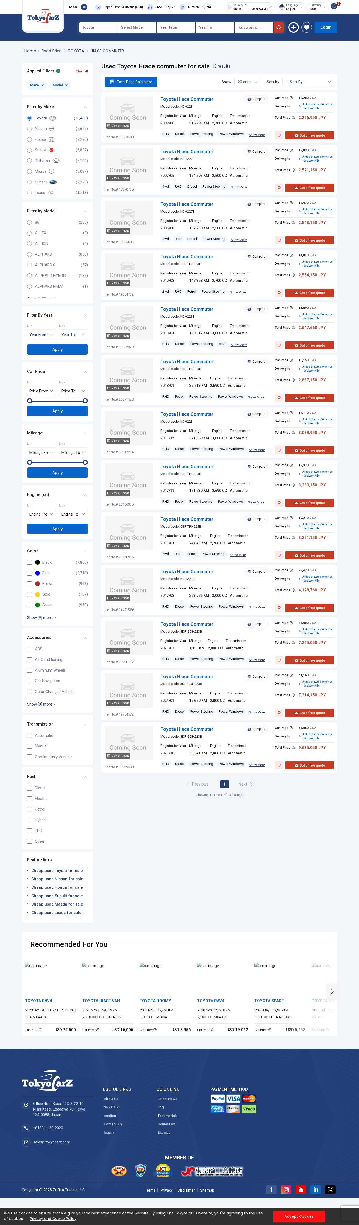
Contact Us (166, 1124)
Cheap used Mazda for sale (57, 904)
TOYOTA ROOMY (155, 1000)
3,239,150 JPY (312, 485)
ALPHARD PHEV (49, 286)
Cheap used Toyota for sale (57, 870)
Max (62, 326)
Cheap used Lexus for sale (56, 912)
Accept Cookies (299, 1216)
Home (30, 50)
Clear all (82, 71)
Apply (57, 349)
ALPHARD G (45, 265)
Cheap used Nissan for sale (57, 879)
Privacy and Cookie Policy (53, 1218)
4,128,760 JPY (312, 590)
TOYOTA (76, 50)
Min (29, 326)
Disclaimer (186, 1190)
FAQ (161, 1107)
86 (37, 222)
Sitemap (164, 1132)
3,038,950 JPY (312, 432)
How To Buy (113, 1124)
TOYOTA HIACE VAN (101, 1000)
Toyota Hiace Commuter (186, 99)
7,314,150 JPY (312, 695)
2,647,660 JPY (312, 327)
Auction (110, 1116)
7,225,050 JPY (312, 642)
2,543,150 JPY (312, 222)
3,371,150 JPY (312, 537)
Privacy (167, 1190)
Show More (257, 135)
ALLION (41, 243)
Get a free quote (312, 135)
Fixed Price (52, 50)
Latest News (167, 1099)
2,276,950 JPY (312, 117)
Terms (150, 1190)
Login (325, 27)
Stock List (111, 1107)
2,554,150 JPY (312, 275)
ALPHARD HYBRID (50, 275)
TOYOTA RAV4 (38, 1000)
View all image (120, 125)
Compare (258, 99)
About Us (111, 1099)
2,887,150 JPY (312, 380)
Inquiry (109, 1132)
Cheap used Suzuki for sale (57, 895)
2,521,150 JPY (312, 170)
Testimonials (167, 1116)
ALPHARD (43, 254)
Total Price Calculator (134, 82)
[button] (333, 992)
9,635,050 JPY (312, 747)
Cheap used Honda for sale (57, 887)
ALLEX (40, 233)
